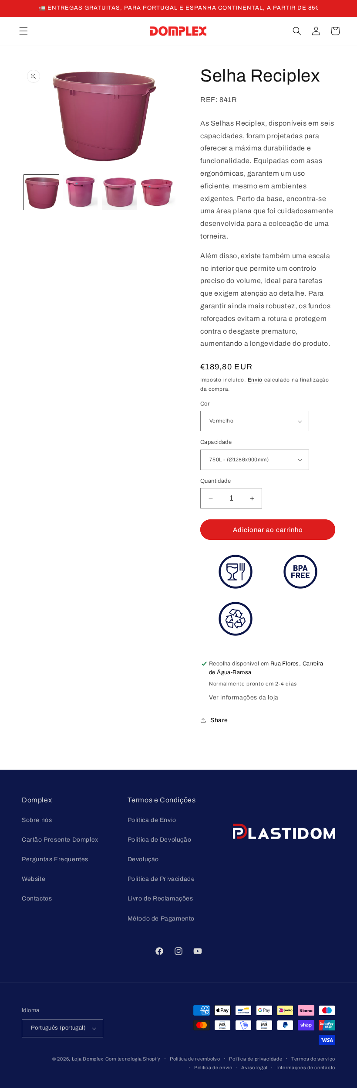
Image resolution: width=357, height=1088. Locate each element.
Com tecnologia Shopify (133, 1058)
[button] (23, 31)
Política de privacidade (255, 1058)
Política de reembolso (195, 1058)
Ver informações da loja (244, 697)
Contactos (37, 898)
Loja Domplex (88, 1058)
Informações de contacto (305, 1067)
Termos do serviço (313, 1058)
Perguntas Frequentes (55, 859)
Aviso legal (254, 1067)
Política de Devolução (160, 839)
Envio (255, 380)
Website (33, 879)
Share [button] (219, 720)
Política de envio (213, 1067)
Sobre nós (37, 820)
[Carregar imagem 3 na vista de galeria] (80, 192)
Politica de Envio (152, 820)
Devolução (143, 859)
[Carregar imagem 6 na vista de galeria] (119, 192)
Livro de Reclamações (160, 898)
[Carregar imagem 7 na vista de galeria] (158, 192)
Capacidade (216, 442)
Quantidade (215, 481)
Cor (204, 404)
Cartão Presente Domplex (60, 839)
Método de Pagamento (161, 918)
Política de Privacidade (161, 879)
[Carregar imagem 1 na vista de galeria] (41, 192)
